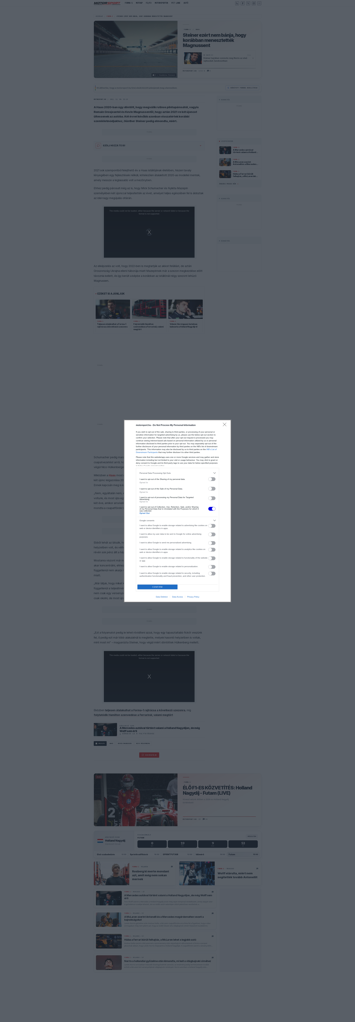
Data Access (177, 597)
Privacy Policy (193, 597)
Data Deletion (162, 597)
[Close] (225, 425)
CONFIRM (157, 587)
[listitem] (177, 473)
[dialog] (177, 511)
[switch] (211, 479)
